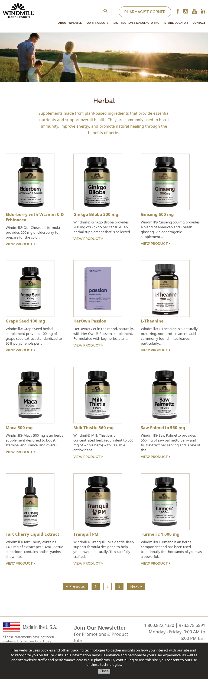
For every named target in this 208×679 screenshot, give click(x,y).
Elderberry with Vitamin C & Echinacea (35, 217)
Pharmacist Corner (144, 12)
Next (135, 586)
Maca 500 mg (19, 427)
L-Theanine (152, 321)
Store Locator (176, 22)
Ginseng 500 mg (157, 214)
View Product (20, 244)
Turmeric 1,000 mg (160, 534)
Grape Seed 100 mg (25, 321)
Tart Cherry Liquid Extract (32, 534)
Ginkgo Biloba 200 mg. (96, 214)
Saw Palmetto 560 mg (163, 427)
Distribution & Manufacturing (136, 22)
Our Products (98, 22)
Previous (76, 586)
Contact (199, 22)
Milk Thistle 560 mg (93, 427)
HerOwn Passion (89, 321)
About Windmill (70, 22)
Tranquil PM (85, 534)
